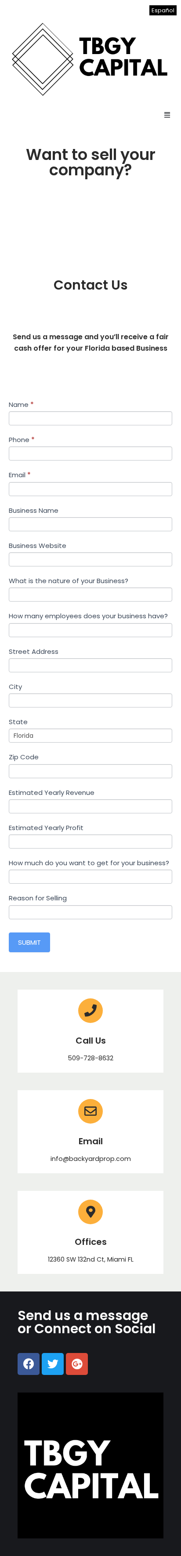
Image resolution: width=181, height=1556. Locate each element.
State (18, 721)
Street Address (33, 651)
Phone (22, 439)
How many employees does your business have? (88, 615)
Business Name (33, 510)
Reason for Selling (38, 898)
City (15, 686)
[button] (167, 114)
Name (21, 404)
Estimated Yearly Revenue (51, 792)
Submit (29, 942)
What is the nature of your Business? (68, 580)
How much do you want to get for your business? (89, 862)
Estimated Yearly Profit (46, 827)
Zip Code (24, 757)
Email (20, 474)
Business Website (37, 545)
